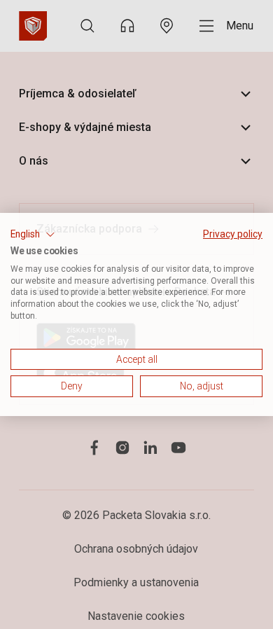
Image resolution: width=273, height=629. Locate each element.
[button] (32, 234)
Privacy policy (232, 234)
